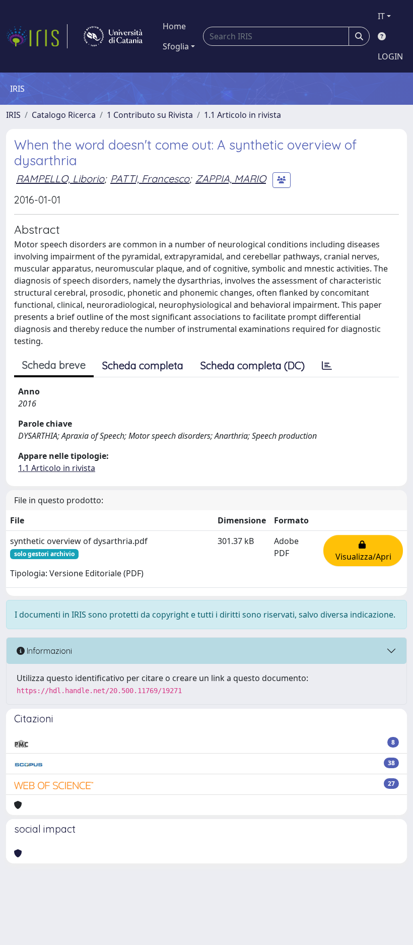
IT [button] (381, 16)
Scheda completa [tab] (142, 365)
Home (174, 26)
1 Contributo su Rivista (150, 114)
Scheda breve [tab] (54, 365)
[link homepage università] (113, 36)
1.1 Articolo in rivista (242, 114)
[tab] (326, 365)
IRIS (13, 114)
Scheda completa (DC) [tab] (252, 365)
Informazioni (48, 651)
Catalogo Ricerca (64, 114)
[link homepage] (36, 36)
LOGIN (390, 56)
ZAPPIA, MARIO (230, 178)
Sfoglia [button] (176, 46)
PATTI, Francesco (149, 178)
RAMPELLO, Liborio (60, 178)
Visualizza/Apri (363, 550)
